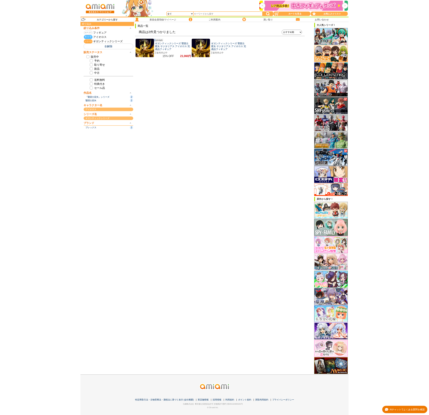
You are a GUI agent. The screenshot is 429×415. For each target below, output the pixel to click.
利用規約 (229, 399)
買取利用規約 (261, 399)
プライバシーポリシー (283, 399)
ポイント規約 (244, 399)
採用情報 (217, 399)
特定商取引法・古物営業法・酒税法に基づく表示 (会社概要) (164, 399)
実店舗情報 (203, 399)
